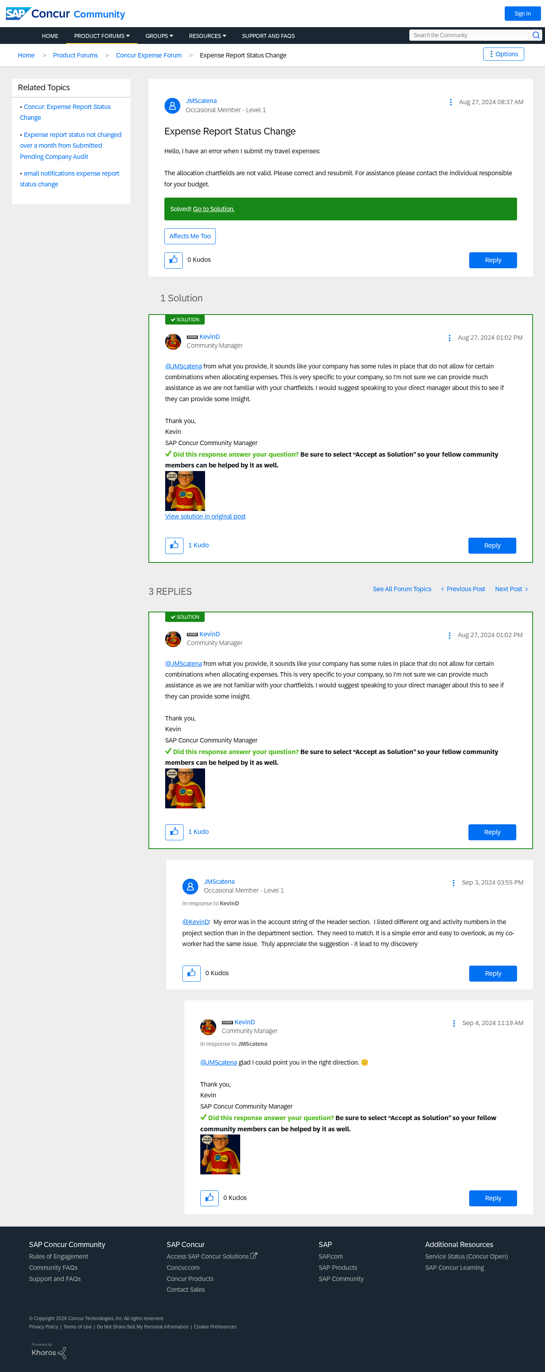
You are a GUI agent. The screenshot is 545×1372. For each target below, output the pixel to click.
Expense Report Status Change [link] (243, 55)
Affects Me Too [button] (190, 236)
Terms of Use (77, 1327)
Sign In (523, 13)
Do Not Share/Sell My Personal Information (143, 1327)
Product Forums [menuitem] (99, 36)
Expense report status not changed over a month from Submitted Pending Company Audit (71, 145)
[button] (451, 102)
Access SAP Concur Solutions (208, 1256)
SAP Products (338, 1267)
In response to (210, 903)
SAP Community (341, 1278)
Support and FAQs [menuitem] (268, 36)
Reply (493, 260)
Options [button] (507, 54)
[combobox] (475, 35)
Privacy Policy (43, 1327)
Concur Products (190, 1278)
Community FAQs (53, 1267)
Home (26, 55)
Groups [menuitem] (157, 36)
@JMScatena (183, 366)
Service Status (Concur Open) (466, 1256)
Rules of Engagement (58, 1256)
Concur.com (183, 1267)
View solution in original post (205, 516)
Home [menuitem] (50, 36)
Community (99, 14)
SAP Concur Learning (454, 1267)
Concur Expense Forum (149, 55)
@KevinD (195, 922)
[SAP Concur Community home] (38, 13)
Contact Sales (186, 1289)
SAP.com (331, 1256)
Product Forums (75, 55)
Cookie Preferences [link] (215, 1327)
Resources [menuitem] (205, 36)
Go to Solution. (214, 209)
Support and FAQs (55, 1278)
